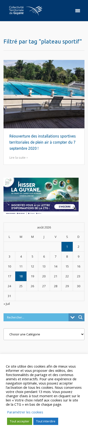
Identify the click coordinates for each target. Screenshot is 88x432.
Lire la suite (17, 157)
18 (21, 276)
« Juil (7, 304)
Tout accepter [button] (19, 421)
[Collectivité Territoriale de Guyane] (25, 10)
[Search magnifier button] (80, 317)
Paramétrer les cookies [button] (25, 412)
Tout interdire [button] (45, 421)
